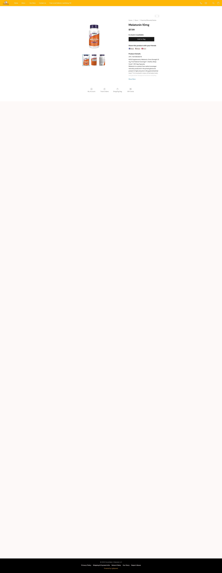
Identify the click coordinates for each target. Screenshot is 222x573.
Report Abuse (136, 565)
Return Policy (116, 565)
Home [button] (16, 3)
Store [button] (23, 3)
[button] (6, 3)
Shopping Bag (117, 91)
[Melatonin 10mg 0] (86, 60)
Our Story (126, 565)
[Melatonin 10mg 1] (94, 60)
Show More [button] (132, 79)
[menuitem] (156, 16)
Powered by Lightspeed (111, 568)
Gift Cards (130, 91)
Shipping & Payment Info (101, 565)
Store (136, 20)
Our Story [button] (33, 3)
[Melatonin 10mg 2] (102, 60)
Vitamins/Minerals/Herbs (148, 20)
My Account (91, 91)
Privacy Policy (86, 565)
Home (130, 20)
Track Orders (104, 91)
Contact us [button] (42, 3)
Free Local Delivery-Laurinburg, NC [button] (60, 3)
